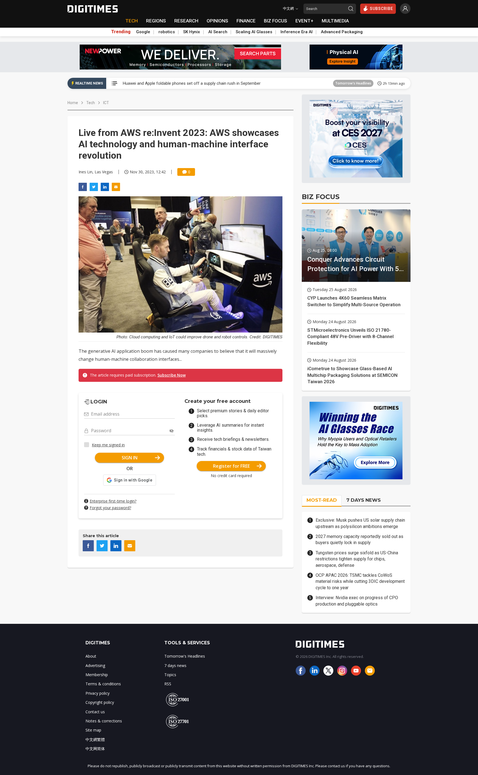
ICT (106, 103)
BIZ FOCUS (275, 21)
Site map (93, 730)
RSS (167, 683)
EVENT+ (304, 21)
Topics (170, 674)
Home (72, 103)
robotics (167, 31)
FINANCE (246, 21)
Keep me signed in (108, 444)
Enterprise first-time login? (113, 501)
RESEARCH (186, 21)
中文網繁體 (95, 739)
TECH (131, 21)
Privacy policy (97, 693)
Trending (121, 31)
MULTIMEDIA (335, 21)
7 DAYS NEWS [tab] (363, 500)
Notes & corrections (103, 720)
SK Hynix (191, 31)
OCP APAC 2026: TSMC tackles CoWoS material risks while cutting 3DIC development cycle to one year (360, 581)
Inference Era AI (296, 31)
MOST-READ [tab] (321, 500)
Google (143, 31)
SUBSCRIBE (381, 8)
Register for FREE (231, 466)
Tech (90, 103)
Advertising (95, 665)
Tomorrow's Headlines (353, 83)
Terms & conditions (103, 683)
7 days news (175, 665)
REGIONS (156, 21)
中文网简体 (95, 748)
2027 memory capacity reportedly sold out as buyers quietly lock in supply (359, 539)
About (90, 656)
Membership (96, 674)
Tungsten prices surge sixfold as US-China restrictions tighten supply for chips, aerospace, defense (357, 559)
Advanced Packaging (342, 31)
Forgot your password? (110, 507)
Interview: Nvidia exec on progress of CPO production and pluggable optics (357, 600)
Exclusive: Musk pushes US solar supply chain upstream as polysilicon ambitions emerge (360, 523)
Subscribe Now (171, 375)
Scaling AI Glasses (254, 31)
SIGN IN (129, 458)
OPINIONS (217, 21)
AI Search (217, 31)
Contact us (95, 711)
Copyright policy (99, 702)
